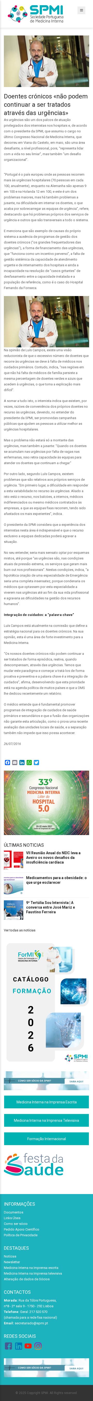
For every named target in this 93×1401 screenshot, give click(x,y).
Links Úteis (12, 1218)
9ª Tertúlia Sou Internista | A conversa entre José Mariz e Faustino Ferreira (50, 907)
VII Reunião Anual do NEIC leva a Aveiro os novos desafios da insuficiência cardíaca (53, 857)
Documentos (13, 1212)
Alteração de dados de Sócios (27, 1279)
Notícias (10, 1256)
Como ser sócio (16, 1224)
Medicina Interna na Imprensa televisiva (33, 1273)
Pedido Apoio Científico (21, 1229)
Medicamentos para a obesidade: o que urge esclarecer (56, 880)
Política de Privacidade (20, 1235)
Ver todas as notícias (19, 930)
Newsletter (12, 1262)
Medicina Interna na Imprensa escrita (31, 1268)
